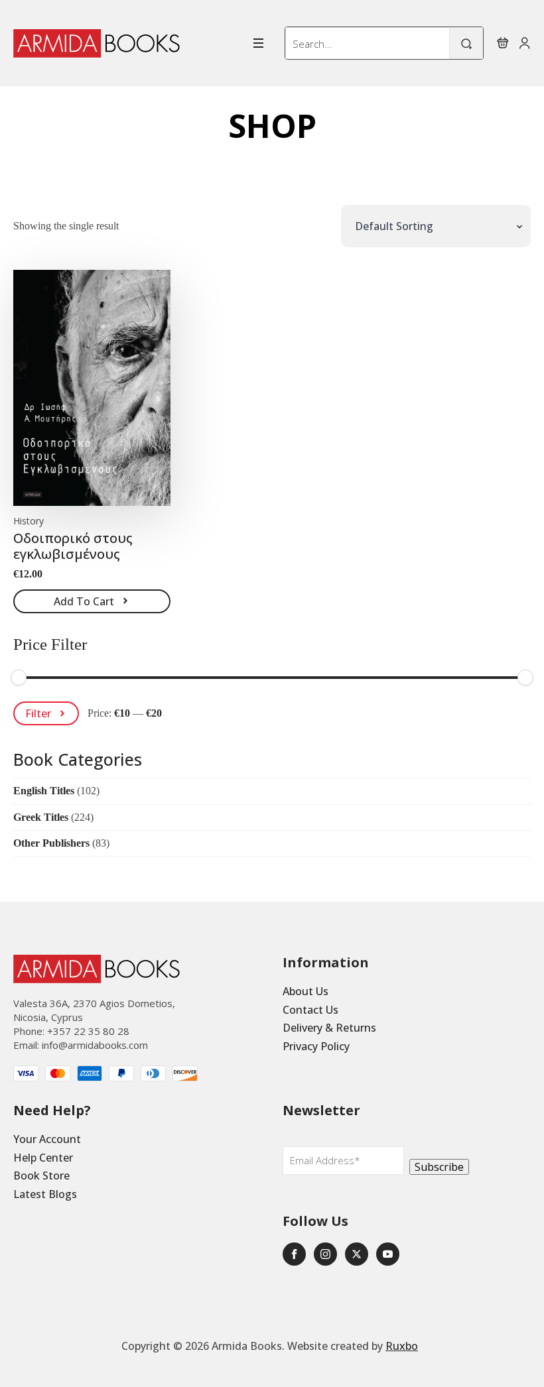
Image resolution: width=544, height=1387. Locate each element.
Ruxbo (401, 1346)
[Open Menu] (258, 43)
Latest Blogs (45, 1194)
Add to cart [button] (84, 601)
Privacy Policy (316, 1046)
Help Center (43, 1157)
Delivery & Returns (329, 1027)
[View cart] (503, 43)
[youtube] (387, 1254)
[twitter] (356, 1254)
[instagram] (325, 1254)
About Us (305, 991)
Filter (38, 713)
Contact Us (310, 1009)
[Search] (466, 43)
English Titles (43, 790)
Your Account (47, 1139)
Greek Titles (40, 817)
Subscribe (439, 1167)
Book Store (41, 1175)
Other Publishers (51, 843)
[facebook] (294, 1254)
